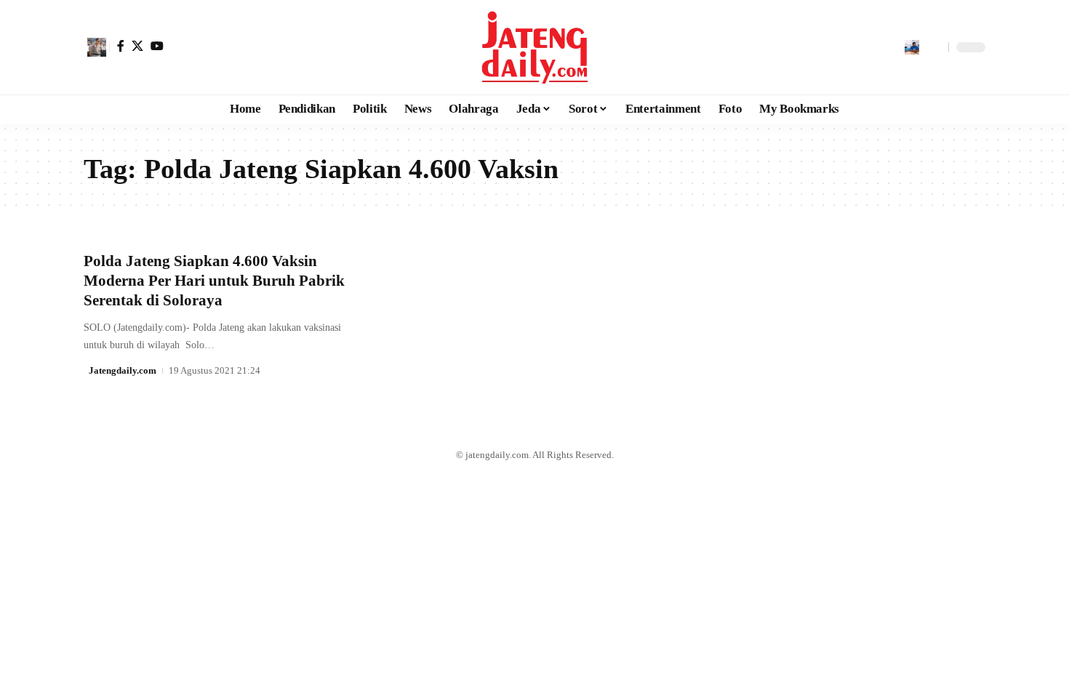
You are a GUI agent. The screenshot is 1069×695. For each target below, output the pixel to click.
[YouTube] (157, 46)
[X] (137, 46)
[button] (96, 47)
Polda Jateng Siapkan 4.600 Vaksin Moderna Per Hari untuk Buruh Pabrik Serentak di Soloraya (214, 281)
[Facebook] (120, 46)
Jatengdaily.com (122, 370)
